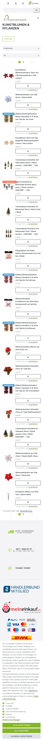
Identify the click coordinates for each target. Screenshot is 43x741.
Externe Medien (12, 709)
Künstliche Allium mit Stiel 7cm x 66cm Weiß (26, 493)
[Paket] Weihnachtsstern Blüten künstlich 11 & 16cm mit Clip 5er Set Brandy (26, 325)
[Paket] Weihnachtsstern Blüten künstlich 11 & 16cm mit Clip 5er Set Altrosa (26, 277)
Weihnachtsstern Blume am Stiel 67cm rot (27, 348)
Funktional (10, 717)
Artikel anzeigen (28, 151)
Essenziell (10, 703)
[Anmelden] (8, 3)
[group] (8, 118)
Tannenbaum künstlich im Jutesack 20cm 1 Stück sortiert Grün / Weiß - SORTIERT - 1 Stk (26, 433)
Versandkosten (33, 90)
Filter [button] (9, 39)
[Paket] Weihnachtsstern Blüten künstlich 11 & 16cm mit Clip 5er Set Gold (26, 116)
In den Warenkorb (28, 86)
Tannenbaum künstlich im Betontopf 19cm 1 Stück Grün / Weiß (27, 209)
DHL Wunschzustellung (16, 712)
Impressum (33, 691)
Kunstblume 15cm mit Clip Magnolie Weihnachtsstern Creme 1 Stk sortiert (27, 140)
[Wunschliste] (23, 3)
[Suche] (36, 10)
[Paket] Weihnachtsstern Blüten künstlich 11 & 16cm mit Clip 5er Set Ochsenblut (27, 388)
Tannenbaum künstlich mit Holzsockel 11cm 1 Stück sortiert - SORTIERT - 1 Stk (27, 231)
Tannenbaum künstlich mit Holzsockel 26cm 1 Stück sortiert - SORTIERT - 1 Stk (27, 162)
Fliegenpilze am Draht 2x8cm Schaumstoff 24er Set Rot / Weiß (28, 253)
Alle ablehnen (21, 731)
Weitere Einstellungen (11, 720)
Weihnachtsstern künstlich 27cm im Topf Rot (27, 367)
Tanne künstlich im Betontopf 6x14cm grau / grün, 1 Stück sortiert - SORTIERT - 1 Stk (26, 186)
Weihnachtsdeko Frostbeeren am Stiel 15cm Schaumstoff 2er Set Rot (26, 301)
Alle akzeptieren (21, 725)
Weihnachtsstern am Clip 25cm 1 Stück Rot (26, 474)
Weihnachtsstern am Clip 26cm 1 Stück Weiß (26, 96)
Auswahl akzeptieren (21, 736)
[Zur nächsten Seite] (30, 62)
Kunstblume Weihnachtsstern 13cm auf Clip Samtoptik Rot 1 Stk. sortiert (26, 74)
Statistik (9, 706)
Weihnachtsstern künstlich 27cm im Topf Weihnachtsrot (28, 410)
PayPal (9, 714)
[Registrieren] (16, 3)
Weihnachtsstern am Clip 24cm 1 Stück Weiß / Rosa (26, 454)
